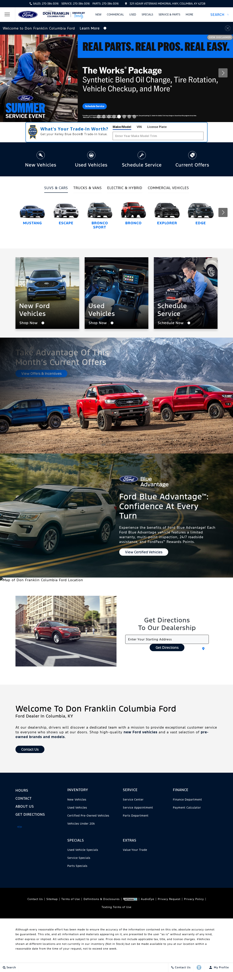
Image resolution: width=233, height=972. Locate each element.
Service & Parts (169, 14)
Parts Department (136, 815)
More (189, 15)
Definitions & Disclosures (102, 899)
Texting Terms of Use (116, 907)
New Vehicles (76, 799)
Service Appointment (138, 807)
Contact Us (35, 899)
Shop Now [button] (29, 323)
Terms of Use (70, 899)
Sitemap (52, 899)
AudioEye (147, 899)
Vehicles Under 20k (81, 823)
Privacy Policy (194, 899)
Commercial (115, 14)
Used (132, 14)
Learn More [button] (90, 28)
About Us (24, 806)
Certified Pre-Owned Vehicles (88, 815)
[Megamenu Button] (7, 14)
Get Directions (167, 647)
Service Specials (78, 858)
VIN (139, 127)
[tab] (56, 189)
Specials (147, 14)
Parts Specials (77, 866)
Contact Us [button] (30, 749)
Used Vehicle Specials (82, 850)
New (98, 14)
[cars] (19, 827)
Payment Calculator (187, 807)
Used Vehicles (77, 807)
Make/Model (122, 127)
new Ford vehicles (140, 732)
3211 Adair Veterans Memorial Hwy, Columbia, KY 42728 (167, 3)
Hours (21, 790)
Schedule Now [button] (171, 323)
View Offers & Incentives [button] (41, 373)
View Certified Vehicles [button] (143, 552)
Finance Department (187, 799)
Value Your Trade (135, 850)
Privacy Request (169, 899)
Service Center (133, 799)
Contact (23, 798)
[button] (219, 14)
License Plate (157, 127)
